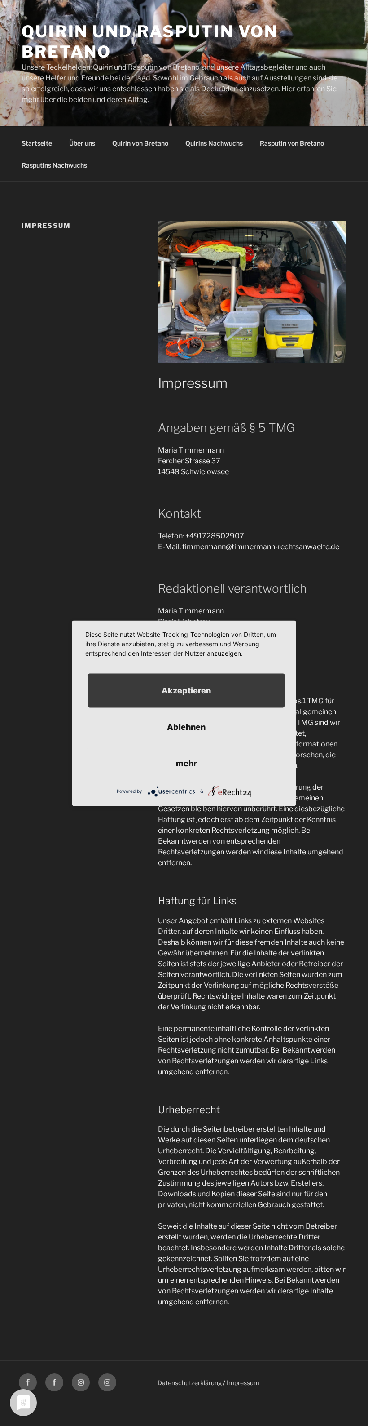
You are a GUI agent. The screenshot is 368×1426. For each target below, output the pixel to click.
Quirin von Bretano (140, 143)
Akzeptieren (186, 690)
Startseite (37, 143)
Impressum (243, 1382)
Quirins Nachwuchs (214, 143)
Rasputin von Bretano (292, 143)
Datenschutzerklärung (190, 1382)
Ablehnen (186, 726)
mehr (186, 763)
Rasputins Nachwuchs (54, 165)
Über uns (82, 143)
